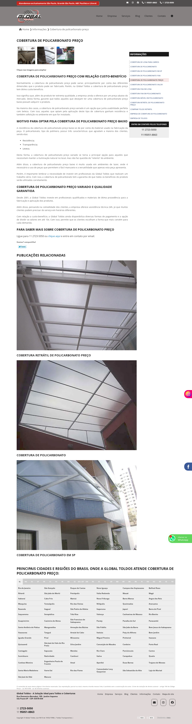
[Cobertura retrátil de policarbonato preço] (77, 305)
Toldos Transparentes (64, 718)
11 (168, 2)
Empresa (112, 15)
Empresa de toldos (138, 118)
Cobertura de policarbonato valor (146, 84)
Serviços (126, 15)
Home (99, 15)
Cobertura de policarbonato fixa (145, 75)
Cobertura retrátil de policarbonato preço (147, 103)
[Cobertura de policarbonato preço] (26, 55)
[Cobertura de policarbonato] (77, 405)
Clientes (148, 15)
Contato (162, 15)
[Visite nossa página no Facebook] (138, 2)
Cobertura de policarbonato (143, 66)
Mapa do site (168, 694)
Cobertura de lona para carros (144, 62)
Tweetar (22, 246)
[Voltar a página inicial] (29, 16)
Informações (138, 54)
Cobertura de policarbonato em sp (146, 71)
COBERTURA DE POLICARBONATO (41, 76)
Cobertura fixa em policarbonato (145, 93)
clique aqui (54, 236)
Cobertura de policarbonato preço (146, 80)
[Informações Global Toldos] (172, 16)
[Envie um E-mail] (127, 2)
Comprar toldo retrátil (141, 109)
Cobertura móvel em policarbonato (146, 98)
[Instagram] (133, 2)
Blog (137, 15)
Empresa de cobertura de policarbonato (148, 114)
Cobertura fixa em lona (141, 89)
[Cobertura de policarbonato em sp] (77, 505)
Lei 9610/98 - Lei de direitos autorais (35, 688)
